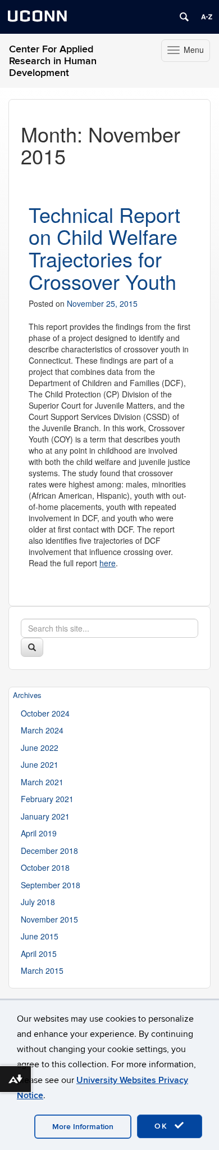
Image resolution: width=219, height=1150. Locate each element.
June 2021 (39, 764)
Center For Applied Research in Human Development (53, 61)
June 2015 (39, 936)
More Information (82, 1126)
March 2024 (42, 730)
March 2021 (42, 781)
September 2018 (50, 885)
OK (162, 1126)
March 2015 (42, 970)
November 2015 (49, 919)
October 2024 (45, 713)
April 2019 (39, 833)
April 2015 (39, 953)
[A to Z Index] (207, 17)
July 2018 (38, 901)
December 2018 (49, 850)
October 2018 (45, 867)
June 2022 (39, 747)
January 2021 (45, 816)
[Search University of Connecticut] (184, 17)
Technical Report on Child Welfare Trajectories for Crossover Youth (104, 248)
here (107, 563)
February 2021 (47, 798)
